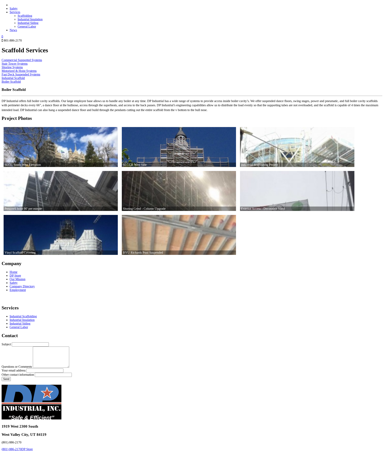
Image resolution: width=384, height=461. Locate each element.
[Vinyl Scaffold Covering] (61, 235)
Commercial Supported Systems (22, 60)
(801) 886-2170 (11, 449)
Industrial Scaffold (13, 78)
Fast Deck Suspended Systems (21, 74)
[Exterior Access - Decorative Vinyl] (297, 191)
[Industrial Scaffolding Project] (297, 147)
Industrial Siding (28, 23)
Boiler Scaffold (11, 81)
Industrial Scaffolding (23, 316)
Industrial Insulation (30, 19)
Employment (18, 290)
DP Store (15, 275)
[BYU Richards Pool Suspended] (179, 235)
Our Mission (17, 279)
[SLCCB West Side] (179, 147)
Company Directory (22, 286)
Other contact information (18, 374)
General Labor (27, 26)
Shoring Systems (12, 67)
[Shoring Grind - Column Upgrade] (179, 191)
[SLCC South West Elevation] (61, 147)
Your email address (14, 370)
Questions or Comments (17, 366)
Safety (14, 8)
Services (15, 12)
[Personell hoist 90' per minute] (61, 191)
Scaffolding (25, 15)
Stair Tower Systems (15, 63)
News (13, 30)
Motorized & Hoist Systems (19, 71)
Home (13, 272)
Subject (6, 344)
